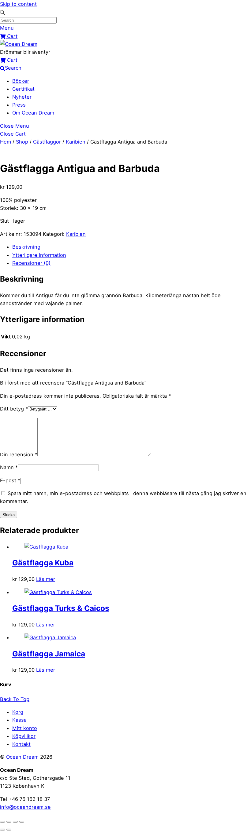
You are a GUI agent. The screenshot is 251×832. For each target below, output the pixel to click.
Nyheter (22, 97)
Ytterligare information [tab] (39, 255)
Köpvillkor (24, 736)
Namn (9, 467)
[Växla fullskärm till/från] (8, 822)
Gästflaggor (47, 142)
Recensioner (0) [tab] (31, 263)
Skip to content (18, 4)
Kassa (19, 720)
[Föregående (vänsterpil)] (2, 829)
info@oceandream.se (25, 807)
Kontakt (21, 744)
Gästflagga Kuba (42, 562)
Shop (22, 142)
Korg (17, 712)
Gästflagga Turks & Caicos (60, 608)
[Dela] (15, 822)
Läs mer (45, 579)
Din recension (18, 454)
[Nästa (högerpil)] (8, 829)
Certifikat (23, 89)
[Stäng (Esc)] (21, 822)
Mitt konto (24, 728)
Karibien (75, 142)
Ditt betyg (14, 409)
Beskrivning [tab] (26, 247)
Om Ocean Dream (33, 113)
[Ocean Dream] (18, 44)
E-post (10, 480)
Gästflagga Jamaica (48, 653)
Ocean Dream (22, 757)
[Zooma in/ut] (2, 822)
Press (19, 105)
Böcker (20, 81)
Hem (5, 142)
